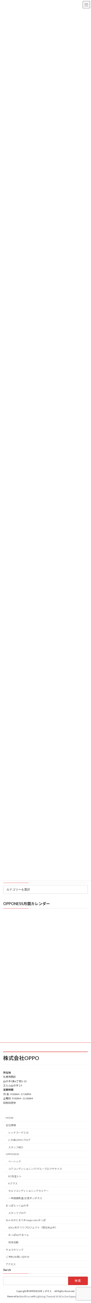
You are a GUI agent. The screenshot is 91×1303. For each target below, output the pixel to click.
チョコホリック (14, 1249)
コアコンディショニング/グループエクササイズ (35, 1168)
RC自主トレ (15, 1176)
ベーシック (14, 1161)
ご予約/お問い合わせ (17, 1257)
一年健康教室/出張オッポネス (25, 1198)
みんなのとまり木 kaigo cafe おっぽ (26, 1220)
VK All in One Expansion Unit (69, 1296)
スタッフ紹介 (15, 1147)
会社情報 (11, 1125)
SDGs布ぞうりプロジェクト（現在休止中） (33, 1227)
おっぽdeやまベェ (18, 1235)
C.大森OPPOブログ (19, 1140)
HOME (10, 1118)
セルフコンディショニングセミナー (28, 1190)
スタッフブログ (17, 1213)
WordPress (25, 1296)
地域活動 (13, 1242)
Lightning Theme (44, 1296)
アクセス (11, 1264)
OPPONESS (12, 1154)
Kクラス (13, 1183)
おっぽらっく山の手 (17, 1205)
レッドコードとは (18, 1132)
